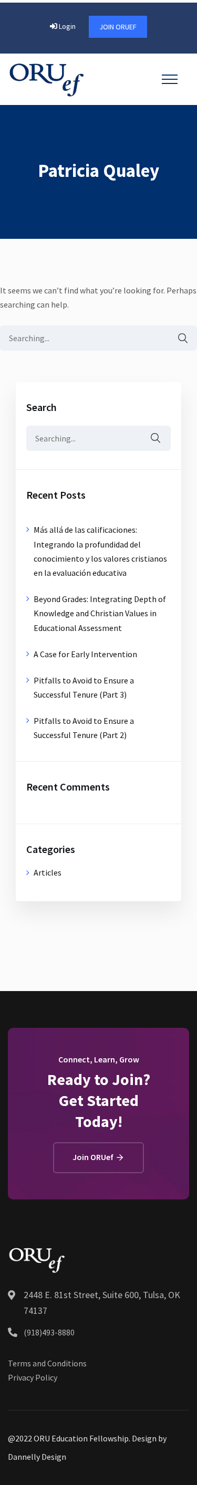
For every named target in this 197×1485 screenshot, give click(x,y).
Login (66, 26)
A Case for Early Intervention (85, 654)
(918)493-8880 (49, 1332)
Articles (47, 872)
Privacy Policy (32, 1377)
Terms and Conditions (47, 1363)
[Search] (177, 338)
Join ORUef (118, 26)
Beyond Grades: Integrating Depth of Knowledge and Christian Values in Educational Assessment (100, 613)
